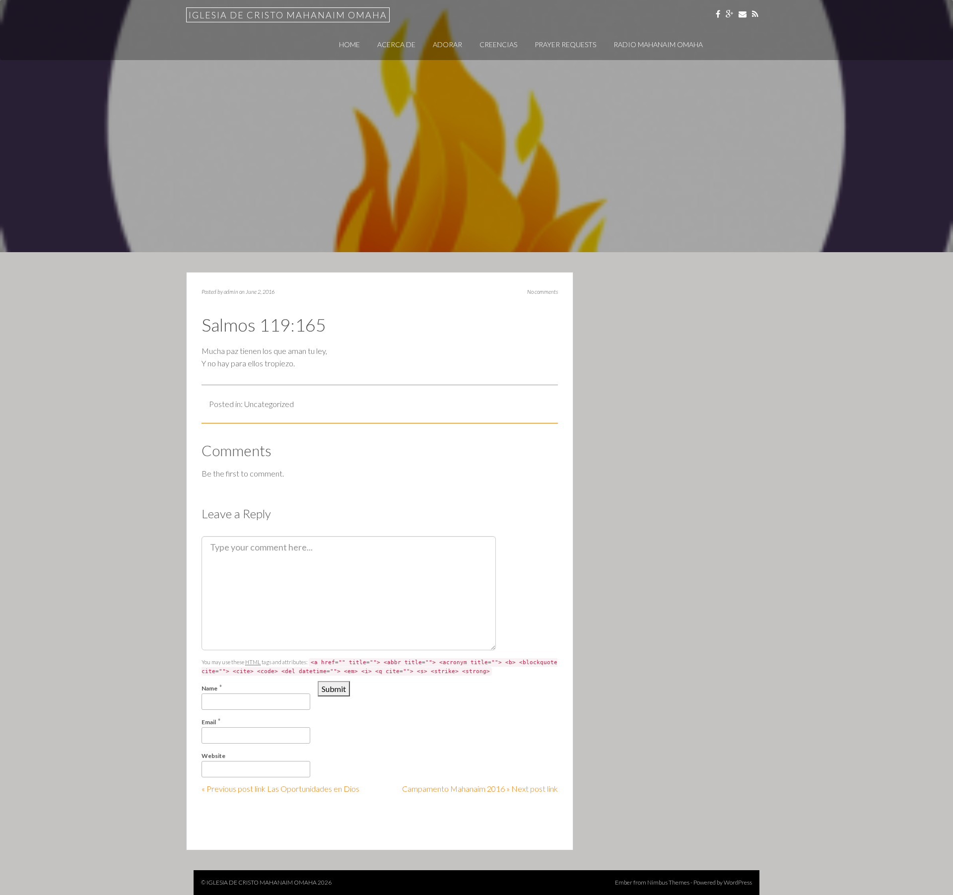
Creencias (498, 44)
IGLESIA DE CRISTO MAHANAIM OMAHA (288, 14)
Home (349, 44)
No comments (542, 291)
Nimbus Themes (668, 882)
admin (231, 291)
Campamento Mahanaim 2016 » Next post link (480, 788)
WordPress (738, 882)
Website (213, 755)
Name (209, 688)
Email (209, 722)
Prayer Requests (565, 44)
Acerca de (396, 44)
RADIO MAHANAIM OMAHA (658, 44)
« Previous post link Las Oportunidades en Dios (280, 788)
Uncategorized (269, 404)
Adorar (447, 44)
